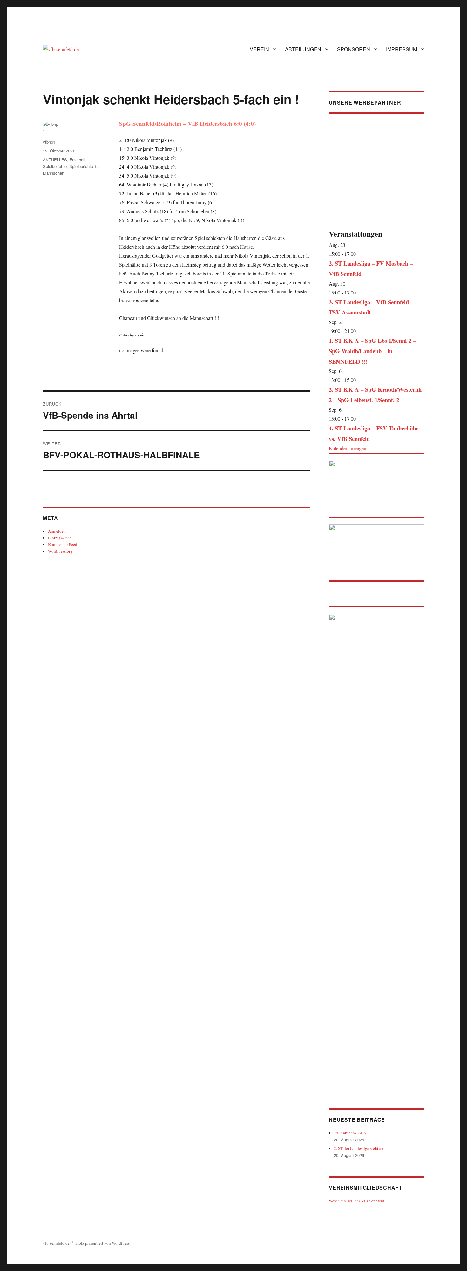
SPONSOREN (353, 49)
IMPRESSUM (401, 49)
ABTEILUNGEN (303, 49)
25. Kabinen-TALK (350, 1133)
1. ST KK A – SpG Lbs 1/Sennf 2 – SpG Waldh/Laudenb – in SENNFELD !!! (372, 351)
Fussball (77, 160)
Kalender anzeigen (347, 448)
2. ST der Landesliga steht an (358, 1148)
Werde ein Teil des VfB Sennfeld (356, 1201)
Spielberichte (55, 166)
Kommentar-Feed (62, 544)
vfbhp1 (49, 142)
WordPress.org (60, 551)
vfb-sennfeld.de (56, 1243)
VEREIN (259, 49)
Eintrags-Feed (60, 538)
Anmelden (57, 531)
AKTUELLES (55, 160)
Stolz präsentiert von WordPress (102, 1243)
